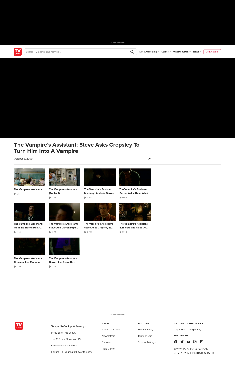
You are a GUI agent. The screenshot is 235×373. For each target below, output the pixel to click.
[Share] (149, 158)
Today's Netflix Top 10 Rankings (68, 326)
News (196, 51)
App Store (179, 329)
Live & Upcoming (148, 51)
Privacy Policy (145, 329)
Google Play (194, 329)
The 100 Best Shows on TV (66, 339)
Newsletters (108, 336)
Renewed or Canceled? (64, 345)
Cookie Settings (147, 342)
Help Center (108, 348)
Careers (106, 342)
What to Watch (180, 51)
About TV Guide (111, 329)
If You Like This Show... (64, 332)
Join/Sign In (212, 51)
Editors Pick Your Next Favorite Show (71, 352)
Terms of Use (145, 336)
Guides (165, 51)
